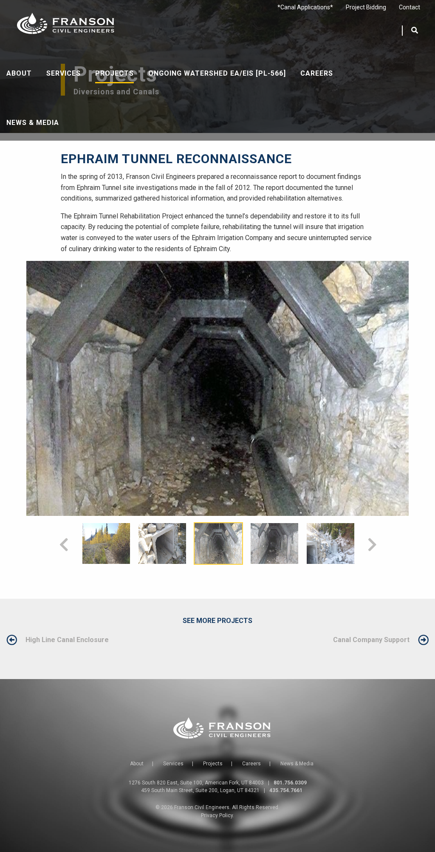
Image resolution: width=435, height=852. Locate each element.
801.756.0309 (290, 783)
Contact (409, 7)
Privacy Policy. (217, 815)
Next (371, 543)
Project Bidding (366, 7)
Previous (63, 543)
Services (63, 73)
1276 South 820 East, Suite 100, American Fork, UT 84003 (196, 783)
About (19, 73)
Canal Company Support (371, 640)
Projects (114, 73)
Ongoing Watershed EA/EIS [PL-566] (217, 73)
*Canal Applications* (305, 7)
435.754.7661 (285, 790)
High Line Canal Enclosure (67, 640)
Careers (316, 73)
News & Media (32, 123)
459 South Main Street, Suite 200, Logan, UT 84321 (200, 790)
